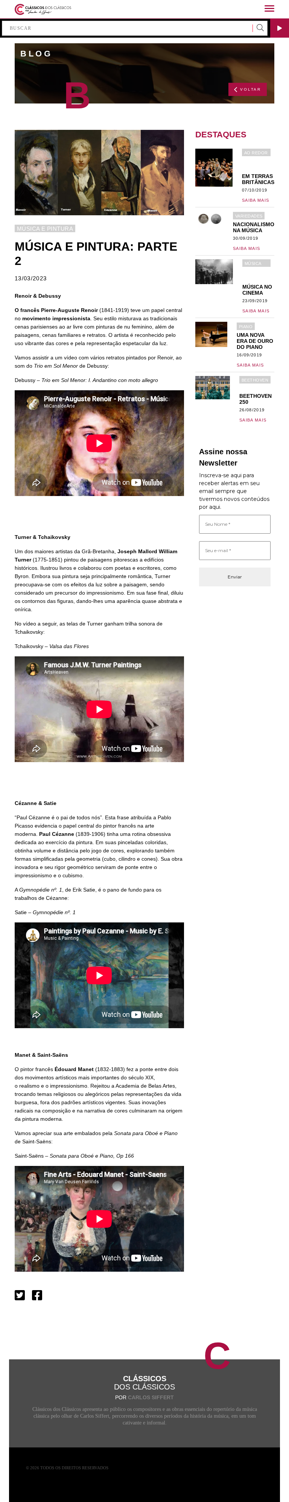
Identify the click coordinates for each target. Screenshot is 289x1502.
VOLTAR (250, 89)
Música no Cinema (253, 264)
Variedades (248, 216)
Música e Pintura (45, 228)
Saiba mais (255, 200)
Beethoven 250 (255, 380)
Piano (245, 326)
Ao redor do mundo (256, 153)
